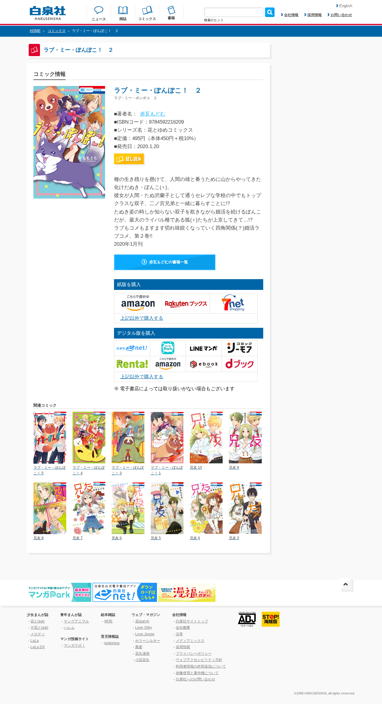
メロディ (37, 634)
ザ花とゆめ (39, 627)
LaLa (34, 641)
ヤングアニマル (76, 621)
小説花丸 (142, 660)
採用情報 (314, 15)
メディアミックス (190, 641)
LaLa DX (37, 647)
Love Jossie (145, 634)
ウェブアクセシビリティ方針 (199, 660)
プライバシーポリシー (194, 653)
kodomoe (112, 643)
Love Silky (143, 627)
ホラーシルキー (147, 641)
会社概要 (183, 627)
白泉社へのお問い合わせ (195, 679)
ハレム (69, 627)
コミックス (57, 31)
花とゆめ (37, 621)
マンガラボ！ (74, 645)
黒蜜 (138, 647)
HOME (35, 31)
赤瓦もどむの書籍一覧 (168, 262)
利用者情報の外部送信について (201, 666)
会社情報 (291, 15)
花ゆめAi (142, 621)
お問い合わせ (341, 15)
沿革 (179, 634)
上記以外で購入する (141, 318)
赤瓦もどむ (152, 114)
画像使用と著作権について (197, 673)
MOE (108, 621)
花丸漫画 (142, 653)
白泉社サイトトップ (192, 621)
